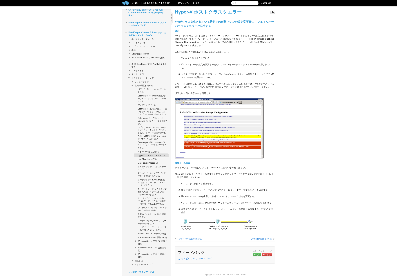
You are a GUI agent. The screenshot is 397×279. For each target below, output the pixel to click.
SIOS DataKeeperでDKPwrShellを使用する (149, 65)
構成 (134, 49)
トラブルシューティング (143, 77)
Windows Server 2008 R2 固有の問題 (152, 242)
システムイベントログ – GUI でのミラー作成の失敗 (152, 209)
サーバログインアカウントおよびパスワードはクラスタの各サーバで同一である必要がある (152, 201)
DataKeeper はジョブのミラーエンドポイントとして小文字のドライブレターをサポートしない (152, 111)
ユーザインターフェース (143, 38)
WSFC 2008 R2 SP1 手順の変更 (152, 237)
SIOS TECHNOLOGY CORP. (150, 2)
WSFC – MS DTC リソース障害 (152, 233)
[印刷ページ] (272, 12)
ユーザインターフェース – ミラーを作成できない (152, 222)
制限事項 (139, 260)
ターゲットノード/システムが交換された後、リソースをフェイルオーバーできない (152, 191)
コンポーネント (139, 42)
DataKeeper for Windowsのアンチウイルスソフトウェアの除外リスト (152, 98)
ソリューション (142, 81)
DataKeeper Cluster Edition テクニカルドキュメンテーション (147, 34)
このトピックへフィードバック (195, 258)
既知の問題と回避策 (144, 85)
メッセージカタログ (144, 264)
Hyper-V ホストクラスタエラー (151, 155)
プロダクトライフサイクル (141, 271)
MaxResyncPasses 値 (148, 162)
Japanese (266, 2)
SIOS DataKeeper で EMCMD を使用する (149, 59)
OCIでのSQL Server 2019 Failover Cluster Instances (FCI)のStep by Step (145, 12)
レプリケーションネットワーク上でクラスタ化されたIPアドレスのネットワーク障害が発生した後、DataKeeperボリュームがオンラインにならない (152, 133)
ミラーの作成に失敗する (149, 151)
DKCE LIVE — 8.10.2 (188, 2)
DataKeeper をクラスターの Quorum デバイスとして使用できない (153, 121)
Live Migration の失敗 (147, 159)
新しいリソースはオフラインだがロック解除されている (152, 174)
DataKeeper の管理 (140, 53)
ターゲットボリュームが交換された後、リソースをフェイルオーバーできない (152, 182)
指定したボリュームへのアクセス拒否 (152, 90)
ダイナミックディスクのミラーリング (152, 168)
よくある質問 (138, 74)
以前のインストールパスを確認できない (152, 215)
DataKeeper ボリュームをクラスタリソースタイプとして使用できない (152, 145)
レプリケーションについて (144, 46)
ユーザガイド (138, 70)
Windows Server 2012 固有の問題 (152, 249)
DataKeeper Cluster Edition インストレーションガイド (147, 24)
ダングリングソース (147, 104)
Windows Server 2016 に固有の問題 (152, 255)
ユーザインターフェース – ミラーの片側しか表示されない (152, 228)
